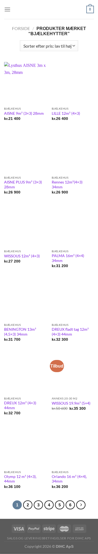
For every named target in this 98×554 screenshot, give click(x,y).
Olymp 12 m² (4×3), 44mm (20, 479)
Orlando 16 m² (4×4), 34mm (69, 479)
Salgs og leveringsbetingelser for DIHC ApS (49, 538)
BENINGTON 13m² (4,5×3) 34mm (20, 331)
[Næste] (80, 505)
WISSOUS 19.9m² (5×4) (71, 403)
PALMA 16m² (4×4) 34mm (68, 258)
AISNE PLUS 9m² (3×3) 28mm (23, 184)
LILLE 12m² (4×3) (66, 113)
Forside (21, 28)
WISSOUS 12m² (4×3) (22, 256)
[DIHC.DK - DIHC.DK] (49, 9)
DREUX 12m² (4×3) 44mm (20, 405)
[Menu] (7, 9)
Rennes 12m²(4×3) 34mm (67, 184)
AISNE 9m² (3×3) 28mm (24, 113)
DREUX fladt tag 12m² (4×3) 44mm (70, 331)
